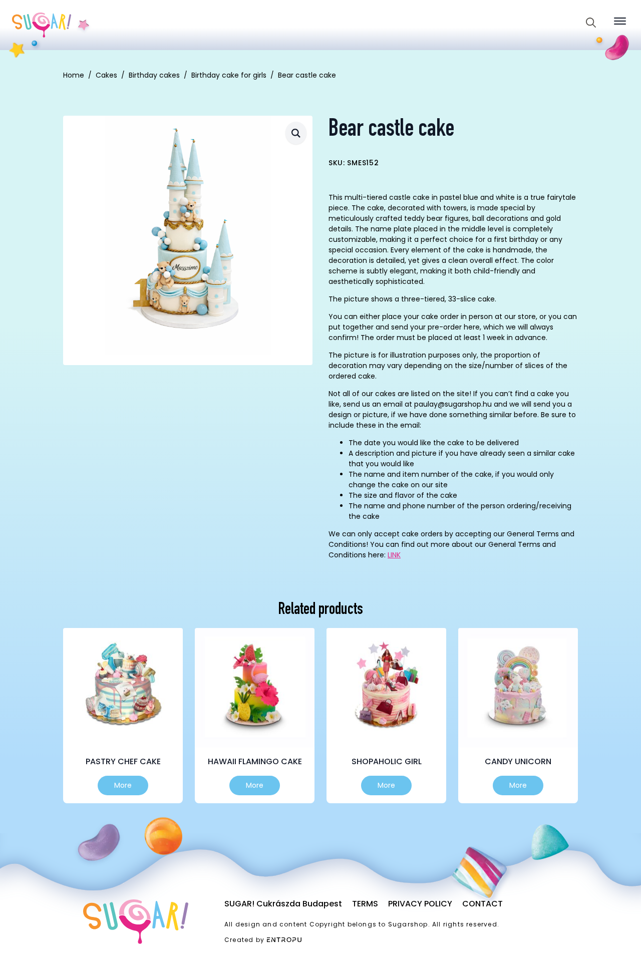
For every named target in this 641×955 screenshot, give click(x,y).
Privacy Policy (420, 903)
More (123, 785)
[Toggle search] (591, 23)
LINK (394, 555)
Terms (365, 903)
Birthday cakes (154, 75)
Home (73, 75)
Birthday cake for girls (228, 75)
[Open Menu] (620, 21)
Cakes (106, 75)
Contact (482, 903)
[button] (295, 133)
